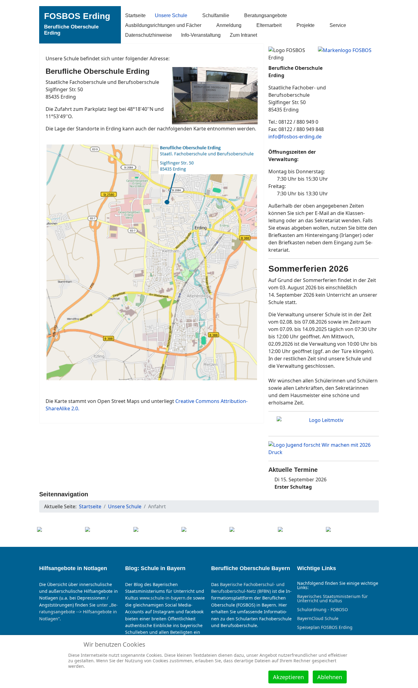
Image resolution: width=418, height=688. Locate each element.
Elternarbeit (269, 25)
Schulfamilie (215, 15)
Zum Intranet (243, 35)
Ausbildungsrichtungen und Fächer (163, 25)
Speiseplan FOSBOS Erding (325, 627)
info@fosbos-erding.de (295, 136)
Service (338, 25)
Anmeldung (228, 25)
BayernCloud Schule (317, 618)
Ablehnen (329, 677)
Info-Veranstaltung (201, 35)
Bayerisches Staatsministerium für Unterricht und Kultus (332, 598)
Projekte (306, 25)
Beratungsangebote (265, 15)
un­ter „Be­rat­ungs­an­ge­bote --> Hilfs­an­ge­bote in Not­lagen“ (78, 612)
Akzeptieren (288, 677)
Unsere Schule (171, 15)
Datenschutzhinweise (148, 35)
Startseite (135, 15)
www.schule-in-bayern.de (166, 598)
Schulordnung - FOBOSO (322, 609)
